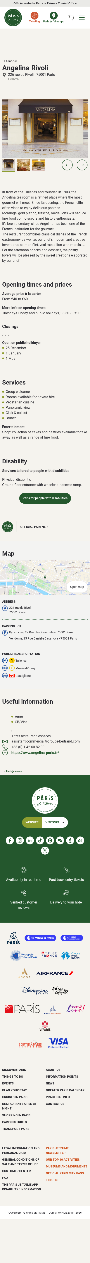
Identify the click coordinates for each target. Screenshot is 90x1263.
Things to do (12, 1076)
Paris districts (14, 1122)
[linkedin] (30, 840)
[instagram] (20, 840)
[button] (67, 165)
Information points (62, 1076)
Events (8, 1083)
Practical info (58, 1097)
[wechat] (60, 840)
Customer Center (16, 1171)
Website (32, 822)
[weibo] (80, 840)
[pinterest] (50, 840)
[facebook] (10, 840)
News (50, 1083)
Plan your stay (14, 1090)
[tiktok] (40, 840)
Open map (77, 587)
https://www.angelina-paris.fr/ (35, 753)
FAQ (5, 1178)
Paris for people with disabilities (45, 498)
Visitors (52, 822)
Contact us (55, 1104)
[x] (45, 851)
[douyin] (70, 840)
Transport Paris (15, 1129)
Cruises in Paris (15, 1097)
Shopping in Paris (16, 1115)
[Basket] (71, 17)
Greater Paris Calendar (65, 1090)
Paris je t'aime (14, 771)
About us (53, 1069)
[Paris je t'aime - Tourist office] (13, 17)
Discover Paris (14, 1069)
